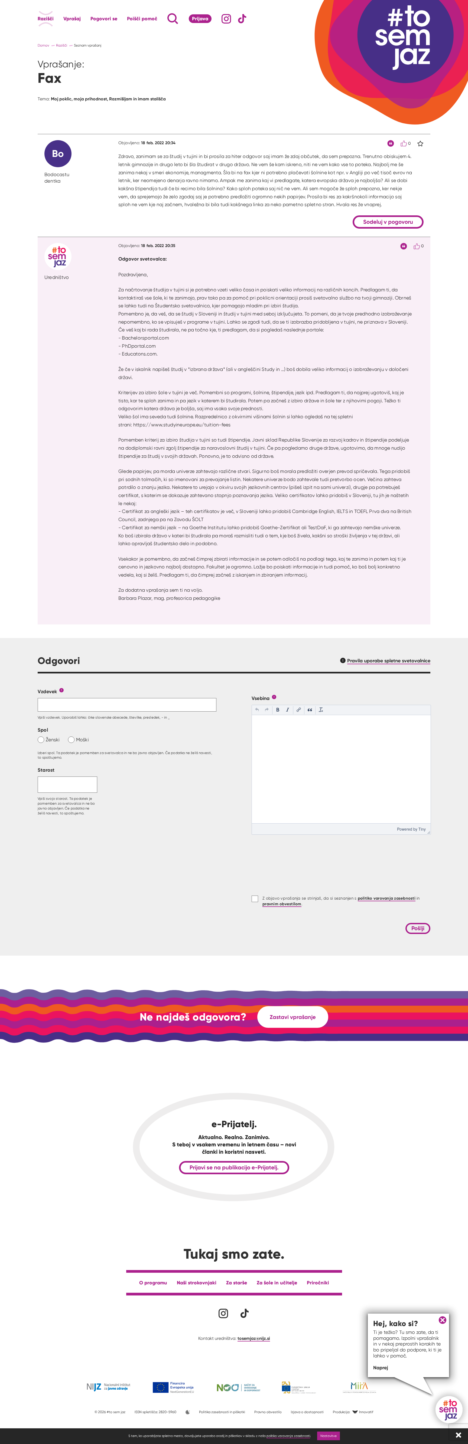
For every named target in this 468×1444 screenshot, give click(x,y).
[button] (257, 710)
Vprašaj (72, 18)
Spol (43, 730)
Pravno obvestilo (268, 1412)
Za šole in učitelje (277, 1282)
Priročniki (318, 1282)
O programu (153, 1282)
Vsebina (261, 698)
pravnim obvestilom (281, 903)
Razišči (46, 18)
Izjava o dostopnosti (307, 1412)
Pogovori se (103, 18)
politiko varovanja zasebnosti (288, 1436)
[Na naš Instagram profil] (226, 18)
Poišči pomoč (142, 18)
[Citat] (390, 143)
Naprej (380, 1367)
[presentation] (257, 710)
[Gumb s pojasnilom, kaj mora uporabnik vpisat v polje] (61, 689)
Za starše (236, 1282)
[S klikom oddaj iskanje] (162, 18)
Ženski (53, 739)
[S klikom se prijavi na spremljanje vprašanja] (420, 143)
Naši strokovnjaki (196, 1282)
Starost (46, 770)
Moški (82, 739)
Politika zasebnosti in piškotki (222, 1412)
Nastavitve (328, 1436)
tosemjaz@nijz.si (254, 1338)
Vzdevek (47, 691)
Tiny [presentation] (422, 829)
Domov (43, 45)
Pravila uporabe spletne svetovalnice (388, 660)
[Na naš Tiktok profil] (242, 18)
